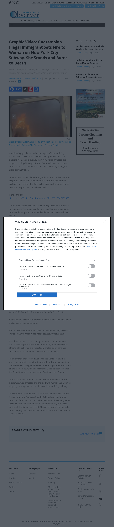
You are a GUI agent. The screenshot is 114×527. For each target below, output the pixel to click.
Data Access (57, 305)
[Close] (105, 222)
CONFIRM (37, 295)
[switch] (91, 266)
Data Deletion (41, 305)
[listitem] (57, 260)
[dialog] (57, 263)
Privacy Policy (73, 305)
